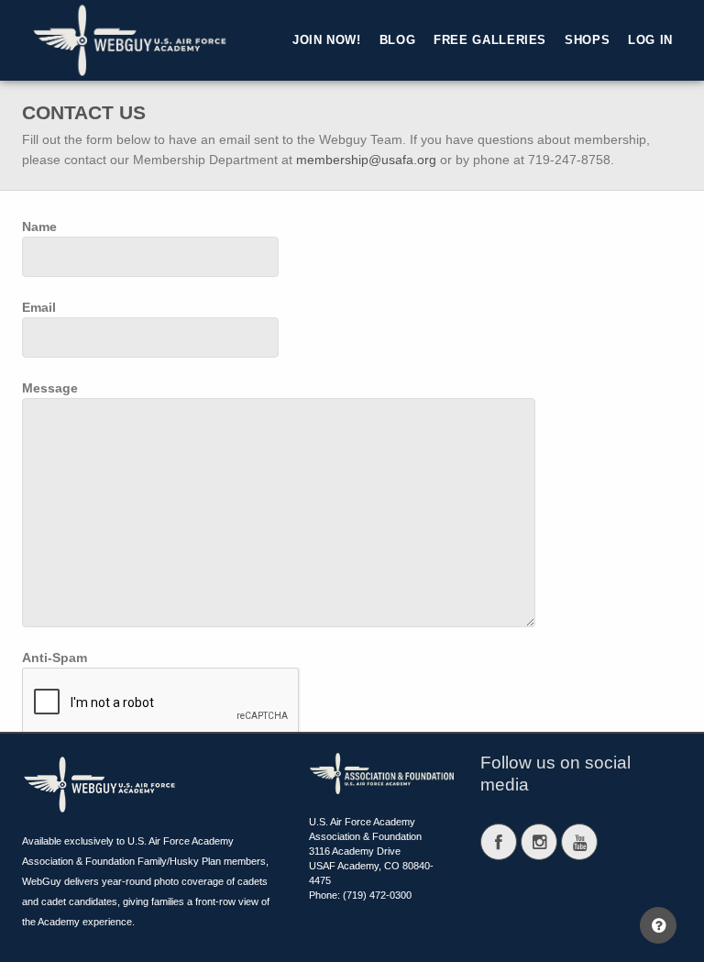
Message (50, 388)
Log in (650, 40)
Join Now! (326, 40)
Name (39, 226)
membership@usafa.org (366, 159)
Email (39, 307)
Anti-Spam (54, 657)
